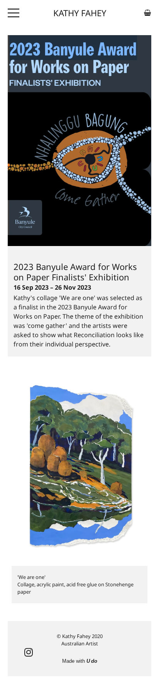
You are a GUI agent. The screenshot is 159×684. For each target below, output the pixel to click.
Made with (79, 661)
